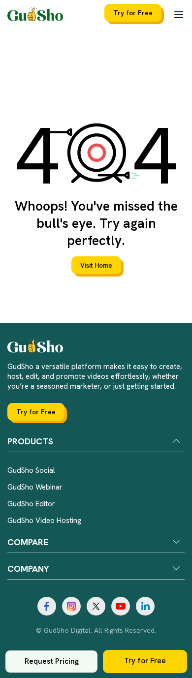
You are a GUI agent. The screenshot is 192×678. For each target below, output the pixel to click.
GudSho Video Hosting (44, 520)
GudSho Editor (31, 504)
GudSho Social (31, 470)
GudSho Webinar (35, 487)
